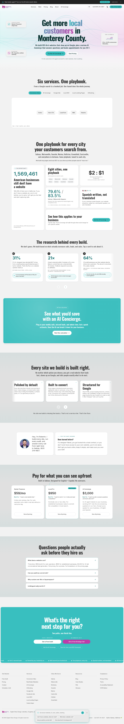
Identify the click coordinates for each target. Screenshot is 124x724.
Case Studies (79, 682)
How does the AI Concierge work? (63, 720)
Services (33, 7)
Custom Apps (30, 703)
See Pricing (72, 53)
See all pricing (28, 514)
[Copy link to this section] (103, 146)
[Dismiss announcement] (121, 2)
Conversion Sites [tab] (35, 93)
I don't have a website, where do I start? (47, 717)
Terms (102, 682)
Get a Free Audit (116, 6)
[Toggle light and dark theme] (107, 6)
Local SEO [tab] (66, 93)
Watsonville (54, 682)
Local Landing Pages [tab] (78, 93)
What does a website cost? (66, 717)
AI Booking (30, 688)
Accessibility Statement (106, 685)
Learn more (115, 2)
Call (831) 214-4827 (98, 6)
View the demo (105, 2)
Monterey (54, 685)
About (57, 7)
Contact (4, 685)
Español (90, 717)
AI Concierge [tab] (47, 93)
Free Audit (5, 679)
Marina (53, 691)
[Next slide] (65, 287)
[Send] (82, 712)
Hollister (53, 697)
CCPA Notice (103, 688)
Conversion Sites (31, 679)
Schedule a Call (6, 688)
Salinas (53, 679)
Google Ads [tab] (57, 93)
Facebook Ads (31, 694)
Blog (51, 7)
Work (39, 7)
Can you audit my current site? (44, 720)
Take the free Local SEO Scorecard (70, 647)
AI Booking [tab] (91, 93)
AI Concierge (64, 7)
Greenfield (54, 700)
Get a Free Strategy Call (76, 642)
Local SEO (29, 697)
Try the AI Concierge (54, 53)
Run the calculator (60, 333)
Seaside (53, 688)
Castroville (54, 694)
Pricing (46, 7)
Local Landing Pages (32, 700)
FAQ (77, 685)
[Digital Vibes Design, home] (7, 6)
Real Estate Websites (32, 682)
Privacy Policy (104, 679)
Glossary (78, 688)
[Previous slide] (58, 287)
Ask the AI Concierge (100, 220)
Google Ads (30, 691)
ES (89, 6)
